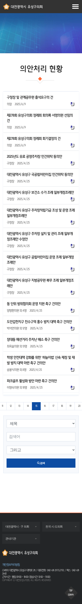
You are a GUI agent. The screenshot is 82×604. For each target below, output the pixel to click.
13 (19, 406)
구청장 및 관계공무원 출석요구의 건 (30, 97)
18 (62, 406)
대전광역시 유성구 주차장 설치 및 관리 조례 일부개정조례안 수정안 (40, 236)
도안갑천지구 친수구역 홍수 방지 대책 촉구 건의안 (39, 321)
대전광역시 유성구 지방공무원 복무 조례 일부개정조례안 (40, 283)
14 (28, 406)
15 (36, 406)
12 (11, 406)
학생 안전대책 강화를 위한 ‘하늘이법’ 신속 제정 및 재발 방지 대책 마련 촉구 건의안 (41, 360)
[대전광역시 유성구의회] (41, 552)
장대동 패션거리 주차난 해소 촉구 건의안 (33, 339)
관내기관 (14, 540)
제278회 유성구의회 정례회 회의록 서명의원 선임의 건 (40, 118)
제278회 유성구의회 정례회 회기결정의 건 (33, 138)
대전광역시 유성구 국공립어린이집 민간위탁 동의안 (40, 174)
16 (45, 406)
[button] (71, 589)
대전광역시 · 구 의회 (21, 528)
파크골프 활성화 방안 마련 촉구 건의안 (32, 381)
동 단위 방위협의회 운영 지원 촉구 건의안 (33, 304)
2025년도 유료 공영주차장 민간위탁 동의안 (34, 156)
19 (70, 406)
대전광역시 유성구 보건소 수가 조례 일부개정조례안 (40, 192)
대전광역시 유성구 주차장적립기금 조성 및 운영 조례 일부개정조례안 (41, 212)
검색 (42, 463)
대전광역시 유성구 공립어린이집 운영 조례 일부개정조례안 (40, 259)
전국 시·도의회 (58, 528)
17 (53, 406)
